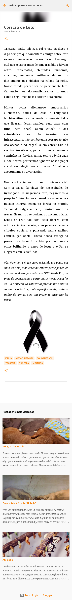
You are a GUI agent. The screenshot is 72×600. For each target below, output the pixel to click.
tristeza (24, 363)
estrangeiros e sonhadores (26, 5)
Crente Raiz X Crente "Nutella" (19, 503)
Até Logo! (8, 560)
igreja (8, 358)
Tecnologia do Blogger (38, 595)
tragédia (10, 363)
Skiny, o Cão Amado (13, 446)
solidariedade (45, 358)
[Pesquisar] (67, 5)
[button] (6, 38)
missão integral (24, 358)
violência (38, 363)
